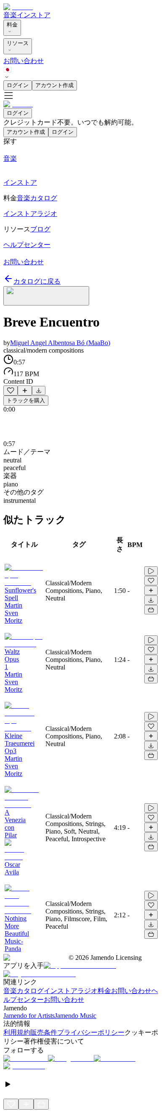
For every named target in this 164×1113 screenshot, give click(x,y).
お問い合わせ (23, 60)
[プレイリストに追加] (25, 390)
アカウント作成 (54, 85)
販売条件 (43, 1032)
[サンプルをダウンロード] (38, 390)
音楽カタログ (23, 990)
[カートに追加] (151, 609)
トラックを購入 (26, 400)
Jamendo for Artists (29, 1015)
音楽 (10, 15)
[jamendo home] (18, 7)
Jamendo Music (75, 1015)
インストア (33, 15)
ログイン (18, 85)
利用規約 (16, 1032)
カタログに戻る (37, 281)
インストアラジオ (71, 990)
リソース (18, 43)
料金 (12, 24)
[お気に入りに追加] (10, 390)
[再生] (151, 571)
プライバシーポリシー (90, 1032)
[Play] (46, 295)
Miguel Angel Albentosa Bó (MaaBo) (60, 342)
